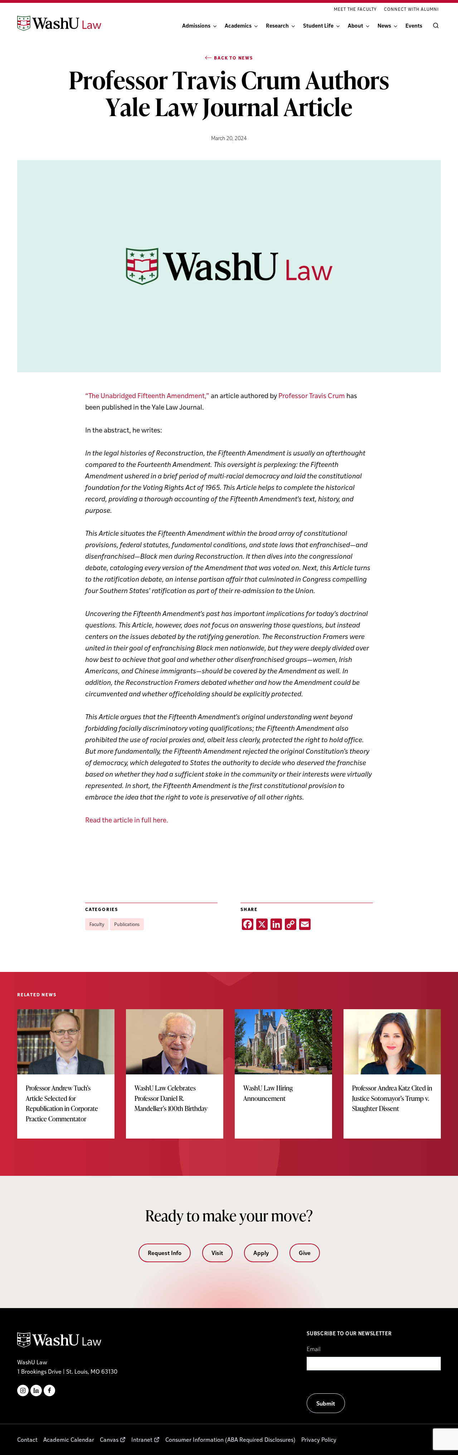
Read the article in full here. (126, 819)
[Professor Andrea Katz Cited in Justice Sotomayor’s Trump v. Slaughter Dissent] (392, 1068)
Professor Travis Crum (311, 395)
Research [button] (277, 25)
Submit (325, 1403)
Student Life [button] (318, 25)
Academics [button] (238, 25)
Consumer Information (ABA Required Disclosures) (230, 1439)
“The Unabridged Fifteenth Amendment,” (147, 395)
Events (413, 25)
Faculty (96, 924)
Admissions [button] (196, 25)
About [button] (355, 25)
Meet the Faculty (355, 9)
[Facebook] (49, 1390)
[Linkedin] (36, 1390)
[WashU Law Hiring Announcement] (283, 1063)
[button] (434, 25)
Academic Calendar (68, 1439)
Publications (127, 924)
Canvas (109, 1439)
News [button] (384, 25)
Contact (27, 1439)
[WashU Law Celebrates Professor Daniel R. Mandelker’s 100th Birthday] (174, 1068)
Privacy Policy (318, 1439)
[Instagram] (23, 1390)
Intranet (141, 1439)
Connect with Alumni (411, 9)
